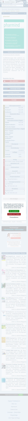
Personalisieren (14, 217)
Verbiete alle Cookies (14, 214)
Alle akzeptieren (14, 211)
